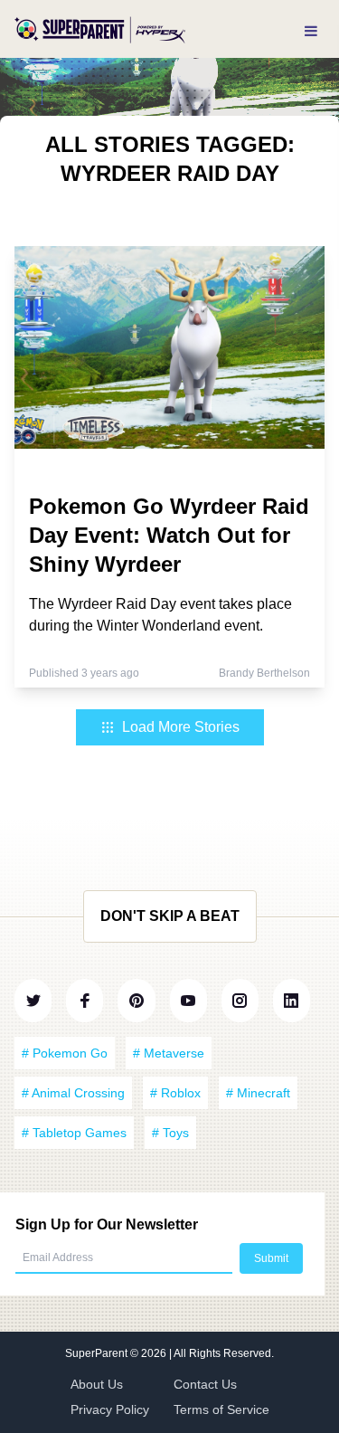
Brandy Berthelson (264, 673)
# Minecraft (258, 1093)
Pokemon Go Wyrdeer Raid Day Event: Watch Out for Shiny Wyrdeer (169, 535)
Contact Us (205, 1384)
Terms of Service (221, 1409)
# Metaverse (168, 1053)
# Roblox (175, 1093)
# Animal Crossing (73, 1093)
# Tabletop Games (74, 1132)
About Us (97, 1384)
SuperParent (97, 1353)
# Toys (170, 1132)
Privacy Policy (110, 1409)
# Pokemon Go (65, 1053)
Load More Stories (181, 727)
